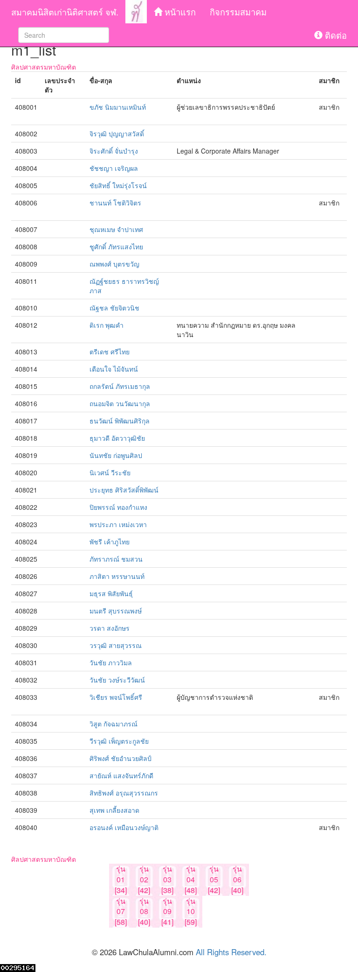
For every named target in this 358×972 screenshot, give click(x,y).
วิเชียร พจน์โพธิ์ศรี (116, 697)
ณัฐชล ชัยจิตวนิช (114, 307)
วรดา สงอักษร (110, 628)
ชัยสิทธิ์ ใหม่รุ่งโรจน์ (118, 185)
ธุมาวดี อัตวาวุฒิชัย (117, 438)
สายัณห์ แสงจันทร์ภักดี (121, 775)
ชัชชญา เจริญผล (114, 168)
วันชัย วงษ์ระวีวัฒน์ (117, 679)
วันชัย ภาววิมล (111, 662)
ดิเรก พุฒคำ (107, 325)
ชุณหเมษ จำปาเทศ (116, 229)
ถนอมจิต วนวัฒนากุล (120, 403)
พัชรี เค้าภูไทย (110, 541)
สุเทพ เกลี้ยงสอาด (114, 810)
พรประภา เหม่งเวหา (118, 524)
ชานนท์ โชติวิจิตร (115, 202)
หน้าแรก (179, 12)
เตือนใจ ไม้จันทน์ (114, 368)
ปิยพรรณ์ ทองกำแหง (118, 507)
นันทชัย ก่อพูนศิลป (116, 455)
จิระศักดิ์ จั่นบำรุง (114, 150)
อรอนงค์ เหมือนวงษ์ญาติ (124, 827)
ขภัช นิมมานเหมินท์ (118, 107)
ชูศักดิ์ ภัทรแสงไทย (116, 246)
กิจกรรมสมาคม (238, 12)
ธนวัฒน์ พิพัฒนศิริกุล (120, 420)
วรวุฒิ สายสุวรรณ (116, 645)
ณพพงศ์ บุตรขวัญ (114, 263)
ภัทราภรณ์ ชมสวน (116, 558)
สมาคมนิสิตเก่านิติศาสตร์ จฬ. (64, 12)
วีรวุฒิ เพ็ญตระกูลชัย (119, 741)
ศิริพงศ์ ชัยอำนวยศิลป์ (120, 758)
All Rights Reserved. (231, 952)
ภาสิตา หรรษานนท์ (117, 576)
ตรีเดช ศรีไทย (110, 351)
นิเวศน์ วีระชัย (110, 472)
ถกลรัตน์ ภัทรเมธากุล (120, 386)
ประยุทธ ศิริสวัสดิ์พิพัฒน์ (124, 489)
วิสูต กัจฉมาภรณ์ (114, 723)
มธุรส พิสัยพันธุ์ (111, 593)
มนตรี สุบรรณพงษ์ (116, 610)
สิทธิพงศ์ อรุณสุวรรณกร (124, 792)
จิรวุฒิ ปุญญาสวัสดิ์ (117, 133)
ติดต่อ (335, 35)
